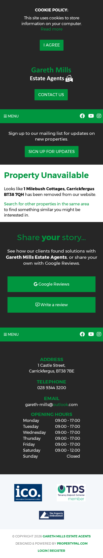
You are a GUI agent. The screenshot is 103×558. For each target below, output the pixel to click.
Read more (51, 29)
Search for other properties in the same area (46, 204)
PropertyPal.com (72, 543)
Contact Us (51, 94)
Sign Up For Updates (51, 151)
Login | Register (51, 551)
